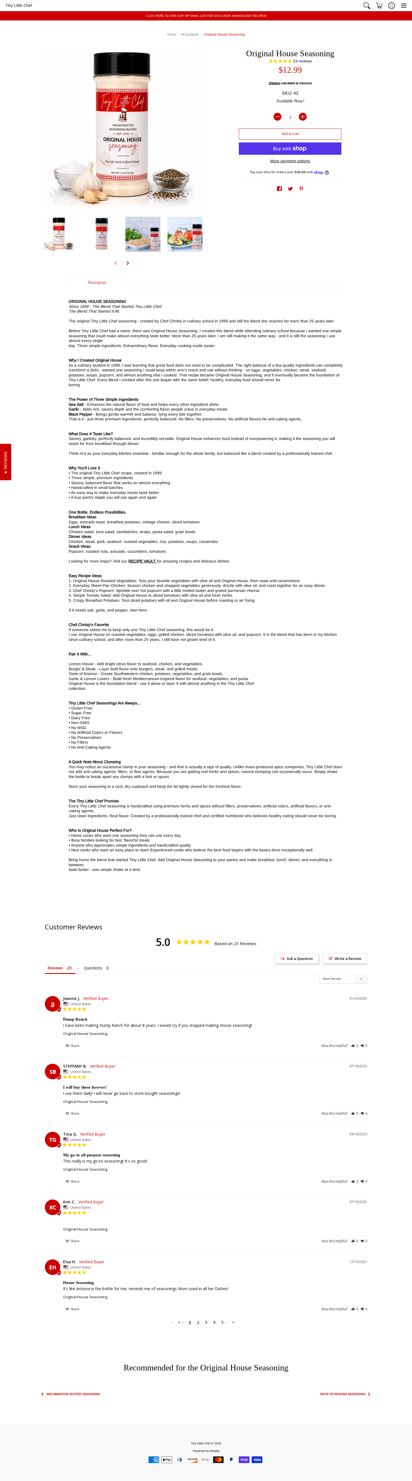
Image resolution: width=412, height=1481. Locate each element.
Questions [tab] (93, 968)
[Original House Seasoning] (59, 234)
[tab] (97, 282)
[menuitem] (367, 5)
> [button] (233, 1322)
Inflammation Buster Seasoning (73, 1394)
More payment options (290, 161)
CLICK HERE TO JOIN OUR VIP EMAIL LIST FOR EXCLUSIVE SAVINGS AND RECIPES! (206, 15)
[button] (367, 5)
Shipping (274, 83)
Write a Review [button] (348, 958)
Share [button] (75, 1045)
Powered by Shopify (206, 1450)
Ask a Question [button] (300, 958)
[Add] (303, 117)
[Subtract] (277, 117)
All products (190, 34)
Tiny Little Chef (19, 5)
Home (172, 34)
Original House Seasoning (85, 1033)
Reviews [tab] (55, 968)
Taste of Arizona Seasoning (342, 1394)
